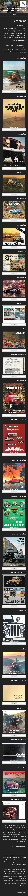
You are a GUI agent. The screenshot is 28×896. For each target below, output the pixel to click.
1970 (25, 49)
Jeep (13, 37)
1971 (21, 49)
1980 (18, 51)
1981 (15, 51)
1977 (4, 49)
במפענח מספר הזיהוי (21, 830)
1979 (21, 51)
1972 (18, 49)
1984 (6, 51)
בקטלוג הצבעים (22, 832)
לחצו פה (12, 846)
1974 (12, 49)
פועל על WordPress (21, 892)
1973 (15, 49)
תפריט (13, 14)
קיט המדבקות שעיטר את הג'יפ (12, 834)
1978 (25, 51)
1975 (10, 49)
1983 (9, 51)
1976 (7, 49)
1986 (21, 52)
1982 (12, 51)
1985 (25, 52)
